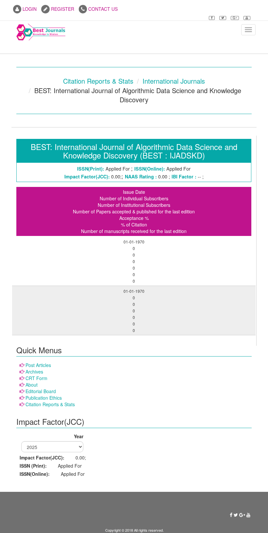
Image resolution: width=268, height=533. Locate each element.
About (31, 384)
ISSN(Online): (35, 474)
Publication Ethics (43, 397)
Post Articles (38, 365)
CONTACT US (102, 9)
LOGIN (29, 9)
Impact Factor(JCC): (42, 457)
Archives (34, 371)
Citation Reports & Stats (98, 81)
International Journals (173, 81)
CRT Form (36, 378)
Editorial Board (40, 391)
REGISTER (62, 9)
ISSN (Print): (33, 465)
